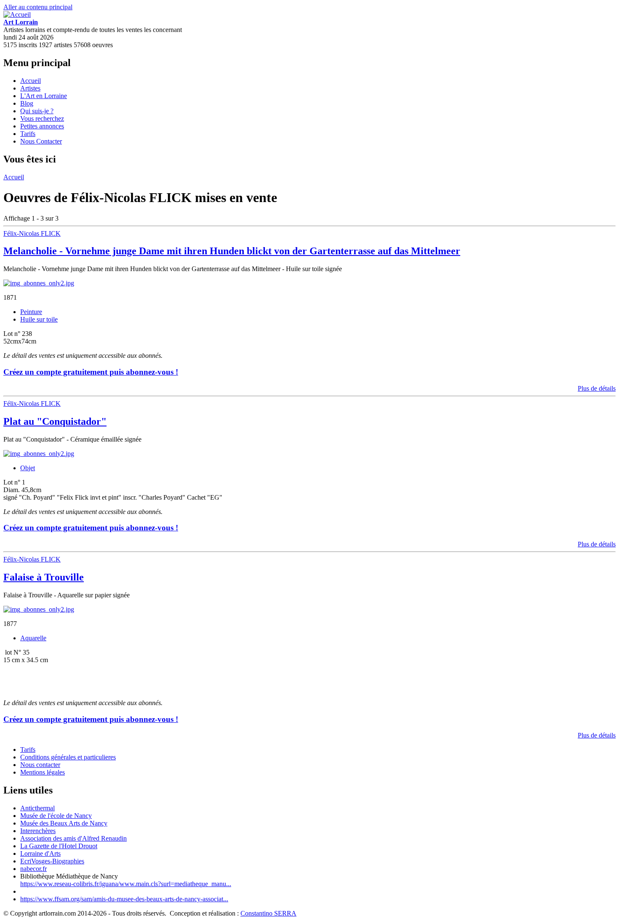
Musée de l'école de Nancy (56, 815)
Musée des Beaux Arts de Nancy (63, 823)
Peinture (31, 311)
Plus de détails (597, 388)
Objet (27, 467)
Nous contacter (40, 764)
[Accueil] (17, 14)
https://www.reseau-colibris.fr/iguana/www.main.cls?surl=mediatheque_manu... (125, 883)
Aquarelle (33, 638)
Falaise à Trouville (43, 577)
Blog (26, 103)
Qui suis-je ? (36, 111)
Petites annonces (42, 126)
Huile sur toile (39, 319)
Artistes (30, 88)
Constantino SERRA (268, 913)
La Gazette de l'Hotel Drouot (58, 845)
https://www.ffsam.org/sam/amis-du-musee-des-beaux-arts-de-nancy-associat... (124, 899)
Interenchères (38, 830)
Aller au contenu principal (37, 7)
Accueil (30, 80)
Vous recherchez (42, 118)
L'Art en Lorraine (43, 95)
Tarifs (27, 133)
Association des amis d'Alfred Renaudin (73, 838)
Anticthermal (37, 808)
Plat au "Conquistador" (55, 421)
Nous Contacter (41, 141)
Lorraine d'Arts (40, 853)
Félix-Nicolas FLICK (32, 233)
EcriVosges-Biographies (52, 861)
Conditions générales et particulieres (68, 757)
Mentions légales (42, 772)
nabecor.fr (33, 868)
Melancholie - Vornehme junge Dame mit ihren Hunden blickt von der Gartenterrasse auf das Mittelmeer (231, 250)
